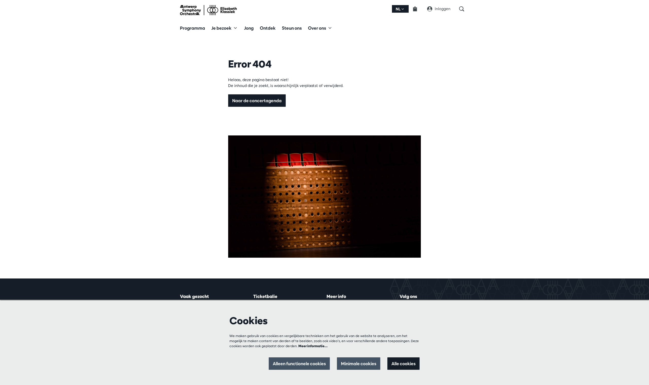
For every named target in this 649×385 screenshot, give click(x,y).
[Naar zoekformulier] (464, 9)
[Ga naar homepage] (208, 10)
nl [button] (398, 9)
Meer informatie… (313, 346)
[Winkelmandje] (418, 9)
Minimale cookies (358, 363)
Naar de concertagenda (257, 100)
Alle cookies (403, 363)
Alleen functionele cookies (299, 363)
